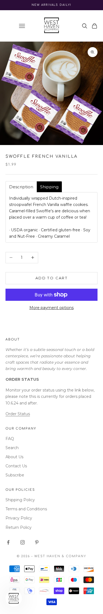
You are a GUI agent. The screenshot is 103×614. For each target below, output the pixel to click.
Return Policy (18, 527)
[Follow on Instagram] (22, 542)
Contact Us (16, 465)
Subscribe (14, 475)
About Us (14, 456)
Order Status (17, 413)
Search (12, 447)
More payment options (51, 307)
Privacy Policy (18, 518)
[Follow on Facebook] (8, 542)
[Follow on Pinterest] (37, 542)
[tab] (21, 186)
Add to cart (51, 278)
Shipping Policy (20, 499)
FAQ (9, 438)
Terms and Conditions (26, 508)
